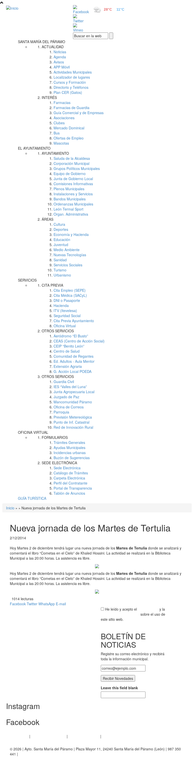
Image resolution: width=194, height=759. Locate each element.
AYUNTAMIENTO (55, 153)
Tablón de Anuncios (69, 493)
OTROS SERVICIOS (58, 330)
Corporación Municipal (71, 163)
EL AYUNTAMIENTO (34, 148)
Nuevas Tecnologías (70, 254)
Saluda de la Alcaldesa (72, 158)
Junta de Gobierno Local (73, 178)
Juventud (61, 244)
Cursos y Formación (70, 82)
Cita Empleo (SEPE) (70, 290)
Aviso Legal (19, 736)
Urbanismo (62, 275)
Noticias (60, 51)
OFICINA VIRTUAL (33, 432)
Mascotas (61, 143)
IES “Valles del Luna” (70, 386)
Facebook (18, 603)
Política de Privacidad (48, 736)
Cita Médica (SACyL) (70, 295)
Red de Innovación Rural (73, 427)
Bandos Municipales (70, 198)
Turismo (60, 269)
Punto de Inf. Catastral (71, 422)
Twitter (32, 603)
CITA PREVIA (52, 285)
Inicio (10, 507)
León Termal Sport (68, 209)
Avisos (59, 61)
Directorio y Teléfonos (71, 87)
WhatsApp (46, 603)
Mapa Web (111, 736)
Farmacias (62, 102)
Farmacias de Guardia (71, 107)
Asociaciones (64, 117)
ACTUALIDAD (53, 46)
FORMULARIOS (55, 437)
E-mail (61, 603)
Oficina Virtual (65, 325)
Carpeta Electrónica (69, 477)
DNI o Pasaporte (67, 300)
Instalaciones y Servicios (73, 193)
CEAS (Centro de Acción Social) (79, 340)
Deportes (61, 229)
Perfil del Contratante (70, 483)
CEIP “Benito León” (69, 346)
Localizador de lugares (72, 77)
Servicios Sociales (68, 264)
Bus (57, 132)
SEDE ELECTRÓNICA (59, 462)
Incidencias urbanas (70, 452)
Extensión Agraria (68, 366)
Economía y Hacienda (71, 234)
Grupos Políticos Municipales (77, 168)
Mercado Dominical (69, 127)
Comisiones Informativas (73, 183)
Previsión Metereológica (73, 417)
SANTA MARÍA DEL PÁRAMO (41, 41)
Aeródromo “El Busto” (71, 335)
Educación (62, 239)
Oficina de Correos (69, 406)
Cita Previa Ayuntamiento (74, 320)
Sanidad (60, 259)
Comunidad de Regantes (73, 356)
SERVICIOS (27, 280)
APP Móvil (62, 67)
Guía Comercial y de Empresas (79, 112)
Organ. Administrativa (71, 214)
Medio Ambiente (67, 249)
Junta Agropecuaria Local (74, 391)
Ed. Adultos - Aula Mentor (74, 361)
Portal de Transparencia (73, 488)
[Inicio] (33, 8)
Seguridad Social (67, 315)
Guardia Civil (64, 381)
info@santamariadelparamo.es (43, 753)
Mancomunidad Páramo (73, 401)
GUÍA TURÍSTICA (32, 498)
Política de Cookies (84, 736)
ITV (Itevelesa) (65, 310)
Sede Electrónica (67, 467)
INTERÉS (49, 97)
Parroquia (61, 412)
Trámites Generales (69, 442)
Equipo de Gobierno (70, 173)
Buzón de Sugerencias (72, 457)
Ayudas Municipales (69, 447)
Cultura (59, 224)
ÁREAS (47, 219)
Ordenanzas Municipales (73, 203)
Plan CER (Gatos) (68, 92)
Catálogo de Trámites (71, 472)
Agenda (60, 56)
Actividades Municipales (73, 72)
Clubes (59, 122)
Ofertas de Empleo (69, 138)
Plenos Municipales (69, 188)
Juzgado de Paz (66, 396)
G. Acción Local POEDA (72, 371)
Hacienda (61, 305)
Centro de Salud (67, 351)
